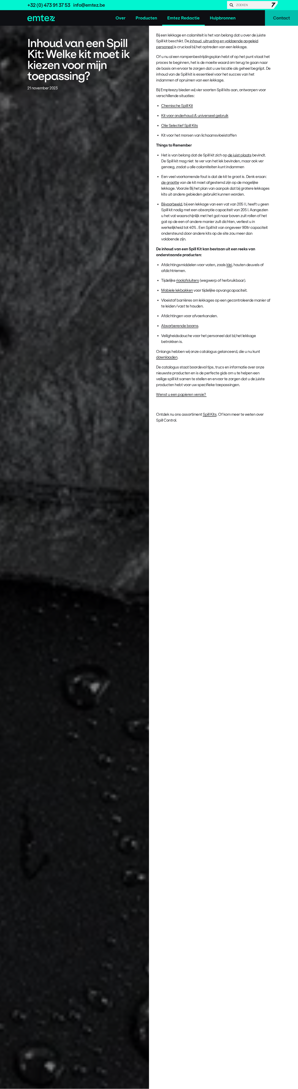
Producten (146, 18)
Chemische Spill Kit (177, 105)
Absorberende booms (179, 325)
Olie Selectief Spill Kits (179, 125)
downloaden (166, 357)
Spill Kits (210, 414)
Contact (281, 18)
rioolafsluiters (187, 280)
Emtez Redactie (183, 18)
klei (229, 264)
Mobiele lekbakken (177, 290)
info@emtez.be (89, 5)
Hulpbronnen (223, 18)
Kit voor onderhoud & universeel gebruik (194, 115)
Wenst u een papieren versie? (181, 394)
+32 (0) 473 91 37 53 (48, 5)
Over (120, 18)
